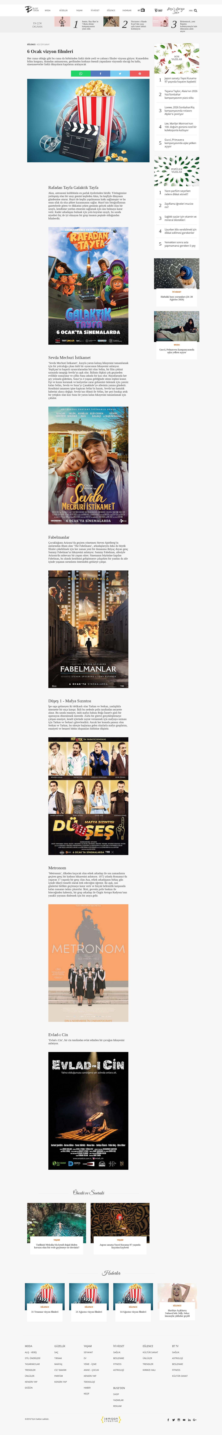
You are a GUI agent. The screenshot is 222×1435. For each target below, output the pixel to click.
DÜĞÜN (29, 1387)
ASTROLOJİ (118, 1370)
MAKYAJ (58, 1364)
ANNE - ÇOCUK (91, 1370)
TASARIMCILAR (32, 1364)
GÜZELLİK (63, 10)
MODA (47, 10)
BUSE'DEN (119, 1388)
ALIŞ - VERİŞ (31, 1352)
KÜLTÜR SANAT (43, 44)
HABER (87, 1387)
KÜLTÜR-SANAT (180, 1375)
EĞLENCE (111, 10)
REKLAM (117, 1406)
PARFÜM (58, 1375)
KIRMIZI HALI (149, 1370)
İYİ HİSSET (95, 10)
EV (85, 1358)
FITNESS (117, 1364)
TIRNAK (58, 1358)
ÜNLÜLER (29, 1375)
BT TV (175, 1346)
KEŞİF (86, 1393)
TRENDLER (30, 1370)
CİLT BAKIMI (60, 1370)
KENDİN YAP (31, 1381)
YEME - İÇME (90, 1364)
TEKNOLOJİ (89, 1381)
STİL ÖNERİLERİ (32, 1358)
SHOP (116, 1394)
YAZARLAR (126, 10)
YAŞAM (79, 10)
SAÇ (56, 1352)
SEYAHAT (88, 1352)
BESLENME (118, 1358)
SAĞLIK (116, 1352)
